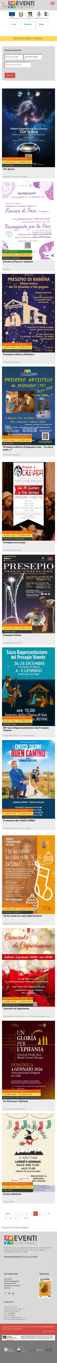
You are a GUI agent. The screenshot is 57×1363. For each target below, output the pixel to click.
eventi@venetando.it (47, 1326)
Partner (7, 1288)
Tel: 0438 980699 (9, 1313)
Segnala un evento (12, 1286)
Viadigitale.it (51, 1331)
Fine (26, 1218)
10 (11, 1218)
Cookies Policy (17, 1329)
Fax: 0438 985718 (9, 1315)
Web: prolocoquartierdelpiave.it (15, 1319)
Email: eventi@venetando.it (13, 1317)
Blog (5, 6)
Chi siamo (8, 1279)
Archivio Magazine (11, 1281)
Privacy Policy (7, 1329)
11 (16, 1218)
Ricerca (10, 75)
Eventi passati (10, 1283)
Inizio (8, 1214)
